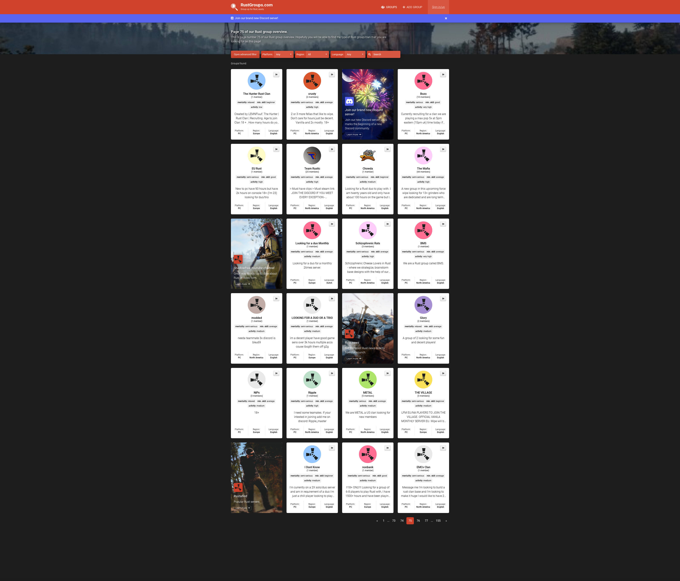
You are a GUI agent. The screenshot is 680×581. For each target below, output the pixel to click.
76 (418, 520)
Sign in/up (438, 7)
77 (426, 520)
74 (402, 520)
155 (438, 520)
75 (410, 520)
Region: (300, 54)
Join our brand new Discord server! (255, 18)
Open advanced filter (245, 54)
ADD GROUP (413, 7)
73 (393, 520)
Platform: (267, 54)
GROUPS (391, 7)
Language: (338, 54)
